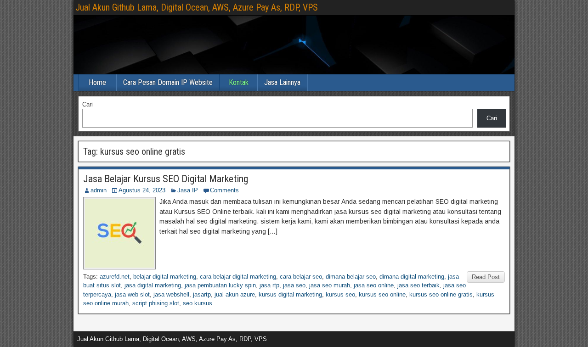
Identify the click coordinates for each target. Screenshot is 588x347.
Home (97, 82)
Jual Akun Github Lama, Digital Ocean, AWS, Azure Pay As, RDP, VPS (196, 7)
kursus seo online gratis (441, 294)
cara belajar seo (301, 276)
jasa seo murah (329, 285)
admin (98, 190)
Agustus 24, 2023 (142, 190)
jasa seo (294, 285)
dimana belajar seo (351, 276)
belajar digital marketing (164, 276)
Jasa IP (187, 190)
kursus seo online (382, 294)
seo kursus (197, 303)
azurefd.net (115, 276)
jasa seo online (374, 285)
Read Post (486, 277)
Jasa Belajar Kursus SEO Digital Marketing (165, 179)
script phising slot (155, 303)
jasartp (202, 294)
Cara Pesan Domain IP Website (168, 82)
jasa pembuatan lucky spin (220, 285)
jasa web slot (132, 294)
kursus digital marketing (290, 294)
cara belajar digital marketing (238, 276)
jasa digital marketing (152, 285)
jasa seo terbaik (418, 285)
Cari (87, 104)
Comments (224, 190)
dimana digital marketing (411, 276)
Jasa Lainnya (282, 82)
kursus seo (340, 294)
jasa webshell (171, 294)
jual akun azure (235, 294)
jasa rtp (269, 285)
